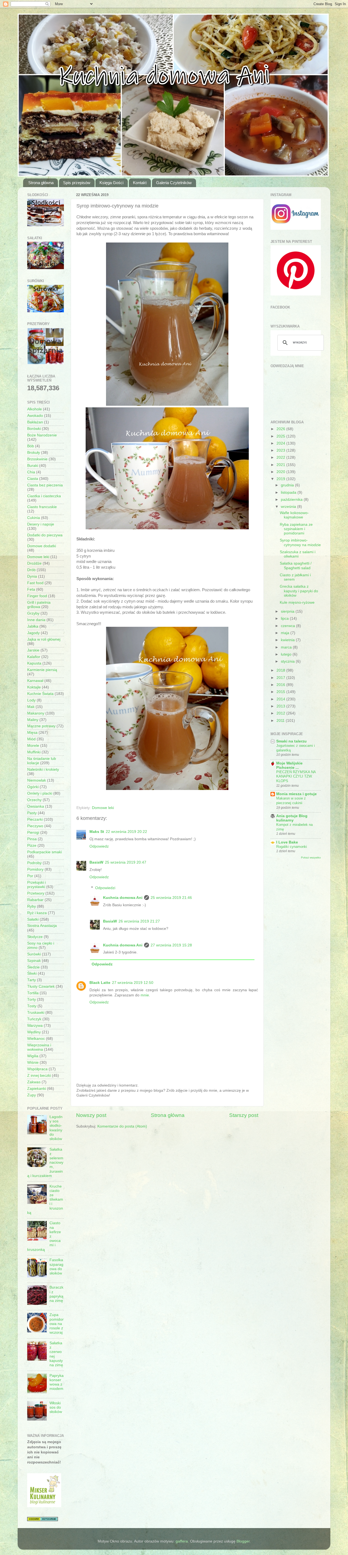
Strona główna (41, 182)
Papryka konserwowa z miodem (56, 1382)
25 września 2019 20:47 (125, 862)
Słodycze (35, 937)
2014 (281, 699)
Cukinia (33, 518)
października (292, 500)
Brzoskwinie (37, 459)
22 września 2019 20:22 (126, 832)
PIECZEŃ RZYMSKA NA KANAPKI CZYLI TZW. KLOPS (296, 776)
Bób (30, 446)
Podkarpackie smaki (44, 852)
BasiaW (96, 862)
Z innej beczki (39, 1076)
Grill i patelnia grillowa (39, 604)
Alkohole (34, 409)
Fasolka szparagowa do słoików (56, 1266)
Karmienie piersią (42, 670)
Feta (31, 589)
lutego (287, 654)
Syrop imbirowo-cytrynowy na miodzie (300, 542)
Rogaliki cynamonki (291, 847)
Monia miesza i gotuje (296, 794)
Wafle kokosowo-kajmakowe (294, 515)
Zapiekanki (36, 1089)
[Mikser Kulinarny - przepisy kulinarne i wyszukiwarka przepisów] (44, 1506)
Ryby (31, 906)
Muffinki (34, 752)
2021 (281, 465)
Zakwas (34, 1082)
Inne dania (36, 620)
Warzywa (35, 1026)
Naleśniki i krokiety (43, 769)
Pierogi (33, 832)
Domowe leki (103, 808)
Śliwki (32, 973)
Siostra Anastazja (42, 926)
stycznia (288, 661)
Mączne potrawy (41, 726)
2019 (281, 479)
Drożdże (34, 563)
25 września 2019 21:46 (171, 898)
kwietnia (288, 640)
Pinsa (32, 839)
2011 (281, 721)
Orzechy (34, 800)
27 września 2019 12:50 (132, 983)
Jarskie (33, 650)
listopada (289, 492)
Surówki (34, 954)
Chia (31, 472)
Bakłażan (35, 422)
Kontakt (140, 182)
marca (287, 647)
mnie (145, 995)
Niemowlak (36, 780)
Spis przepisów (76, 182)
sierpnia (288, 611)
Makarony (35, 713)
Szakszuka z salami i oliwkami (297, 554)
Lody (31, 700)
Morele (33, 746)
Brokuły (33, 453)
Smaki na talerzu (291, 741)
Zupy (31, 1095)
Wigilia (32, 1056)
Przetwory (35, 893)
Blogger (243, 1541)
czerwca (288, 626)
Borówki (34, 429)
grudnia (288, 485)
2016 (281, 685)
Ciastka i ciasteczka (44, 496)
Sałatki (33, 919)
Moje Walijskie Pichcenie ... (289, 765)
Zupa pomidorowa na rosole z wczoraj (56, 1323)
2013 (281, 706)
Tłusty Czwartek (41, 986)
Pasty (32, 813)
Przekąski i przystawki (36, 884)
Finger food (37, 596)
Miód (31, 739)
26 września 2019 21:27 (139, 921)
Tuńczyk (34, 1019)
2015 (281, 692)
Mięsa (32, 733)
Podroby (34, 863)
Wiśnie (33, 1062)
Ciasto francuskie (42, 507)
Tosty (31, 1006)
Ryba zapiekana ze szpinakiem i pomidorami (296, 528)
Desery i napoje (40, 524)
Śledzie (33, 967)
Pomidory (35, 869)
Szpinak (34, 961)
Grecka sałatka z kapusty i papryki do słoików (299, 590)
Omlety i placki (39, 793)
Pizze (31, 845)
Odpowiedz (99, 846)
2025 (281, 436)
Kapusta (34, 663)
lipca (285, 618)
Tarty (31, 980)
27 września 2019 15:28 (171, 945)
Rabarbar (35, 900)
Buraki (32, 466)
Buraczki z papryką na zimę (56, 1294)
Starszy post (243, 1115)
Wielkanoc (36, 1039)
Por (30, 876)
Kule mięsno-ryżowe (297, 602)
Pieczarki (35, 819)
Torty (31, 999)
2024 (281, 443)
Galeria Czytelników (174, 182)
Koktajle (34, 687)
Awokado (35, 416)
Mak (31, 707)
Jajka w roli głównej (43, 639)
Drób (31, 570)
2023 (281, 450)
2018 (281, 670)
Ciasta (32, 479)
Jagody (33, 633)
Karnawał (35, 681)
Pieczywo (35, 826)
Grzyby (33, 613)
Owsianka (35, 806)
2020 (281, 472)
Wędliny (34, 1032)
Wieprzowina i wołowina (39, 1047)
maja (285, 633)
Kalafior (33, 657)
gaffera (182, 1541)
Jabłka (32, 626)
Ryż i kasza (37, 913)
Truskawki (35, 1013)
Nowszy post (91, 1115)
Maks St (96, 832)
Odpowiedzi (105, 888)
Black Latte (99, 983)
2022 (281, 457)
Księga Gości (111, 182)
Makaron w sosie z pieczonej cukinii (291, 800)
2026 (281, 429)
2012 (281, 713)
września (289, 507)
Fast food (35, 583)
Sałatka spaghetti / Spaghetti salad (296, 565)
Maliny (32, 720)
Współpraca (37, 1069)
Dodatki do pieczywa (45, 535)
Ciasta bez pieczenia (45, 485)
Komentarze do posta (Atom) (122, 1126)
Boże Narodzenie (42, 435)
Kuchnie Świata (40, 694)
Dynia (32, 576)
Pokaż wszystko (311, 857)
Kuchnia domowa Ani (122, 898)
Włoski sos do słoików (55, 1407)
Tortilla (33, 993)
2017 (281, 678)
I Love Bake (287, 842)
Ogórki (33, 787)
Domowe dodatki (41, 546)
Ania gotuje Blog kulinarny (291, 818)
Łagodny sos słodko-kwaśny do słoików (56, 1128)
